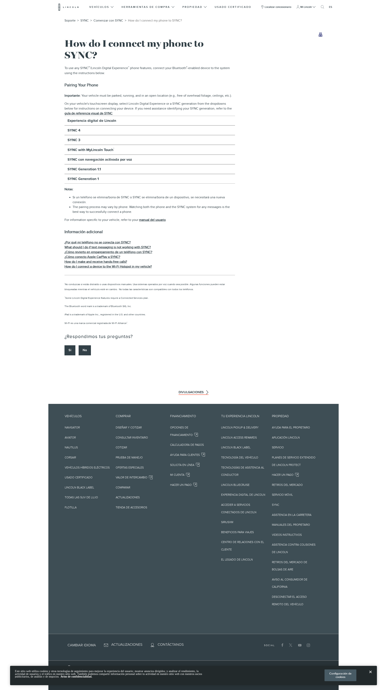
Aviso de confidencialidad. (76, 676)
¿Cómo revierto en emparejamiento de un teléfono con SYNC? (108, 252)
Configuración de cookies (340, 675)
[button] (101, 7)
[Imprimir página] (320, 35)
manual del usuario (152, 220)
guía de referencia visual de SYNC (88, 113)
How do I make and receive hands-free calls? (95, 262)
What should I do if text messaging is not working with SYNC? (107, 247)
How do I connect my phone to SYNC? (155, 20)
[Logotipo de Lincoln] (68, 7)
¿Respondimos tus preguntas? (98, 336)
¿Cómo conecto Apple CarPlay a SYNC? (92, 257)
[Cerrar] (370, 675)
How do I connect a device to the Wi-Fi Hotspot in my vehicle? (108, 266)
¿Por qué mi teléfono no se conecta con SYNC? (97, 242)
